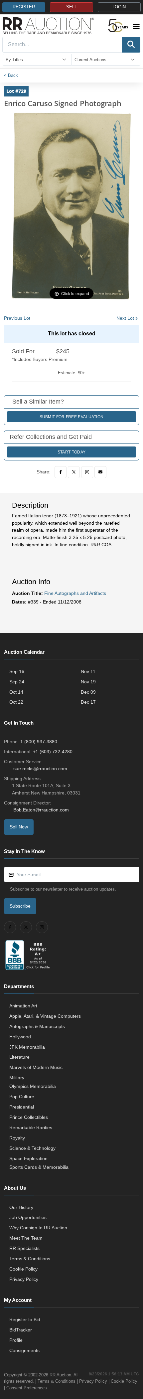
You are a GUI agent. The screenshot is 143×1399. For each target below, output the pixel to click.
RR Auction (60, 1374)
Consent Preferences (26, 1387)
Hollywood (20, 1036)
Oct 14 (16, 692)
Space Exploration (28, 1158)
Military (16, 1077)
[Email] (100, 472)
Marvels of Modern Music (36, 1067)
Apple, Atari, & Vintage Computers (45, 1016)
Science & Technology (32, 1148)
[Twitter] (74, 472)
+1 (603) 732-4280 (52, 751)
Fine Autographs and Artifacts (75, 593)
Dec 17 (88, 702)
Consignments (24, 1350)
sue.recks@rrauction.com (40, 768)
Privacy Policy (23, 1279)
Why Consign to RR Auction (38, 1227)
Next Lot (125, 318)
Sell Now (19, 826)
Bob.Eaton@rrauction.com (41, 809)
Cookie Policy (23, 1269)
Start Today (71, 452)
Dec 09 (88, 692)
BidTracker (20, 1329)
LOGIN (119, 7)
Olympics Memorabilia (32, 1086)
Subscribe (20, 906)
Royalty (17, 1137)
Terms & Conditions (29, 1258)
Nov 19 (88, 681)
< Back (11, 75)
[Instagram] (87, 472)
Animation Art (23, 1005)
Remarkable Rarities (30, 1127)
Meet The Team (26, 1238)
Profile (16, 1340)
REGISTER (24, 7)
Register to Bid (24, 1319)
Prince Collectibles (28, 1117)
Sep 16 (16, 671)
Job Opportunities (28, 1217)
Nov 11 (88, 671)
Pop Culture (21, 1096)
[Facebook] (61, 472)
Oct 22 (16, 702)
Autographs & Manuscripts (37, 1026)
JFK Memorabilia (27, 1047)
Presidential (21, 1107)
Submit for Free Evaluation (72, 417)
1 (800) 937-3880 (38, 741)
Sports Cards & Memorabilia (39, 1167)
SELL (71, 7)
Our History (21, 1207)
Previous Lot (17, 318)
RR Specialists (24, 1248)
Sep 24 (16, 681)
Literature (19, 1057)
